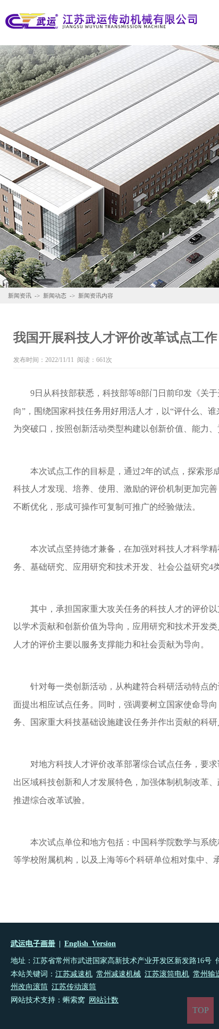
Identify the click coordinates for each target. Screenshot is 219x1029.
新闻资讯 (19, 295)
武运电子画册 (33, 944)
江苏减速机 (73, 974)
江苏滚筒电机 (167, 974)
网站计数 (104, 1000)
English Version (90, 944)
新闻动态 (54, 295)
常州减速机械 (118, 974)
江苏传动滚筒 (74, 987)
